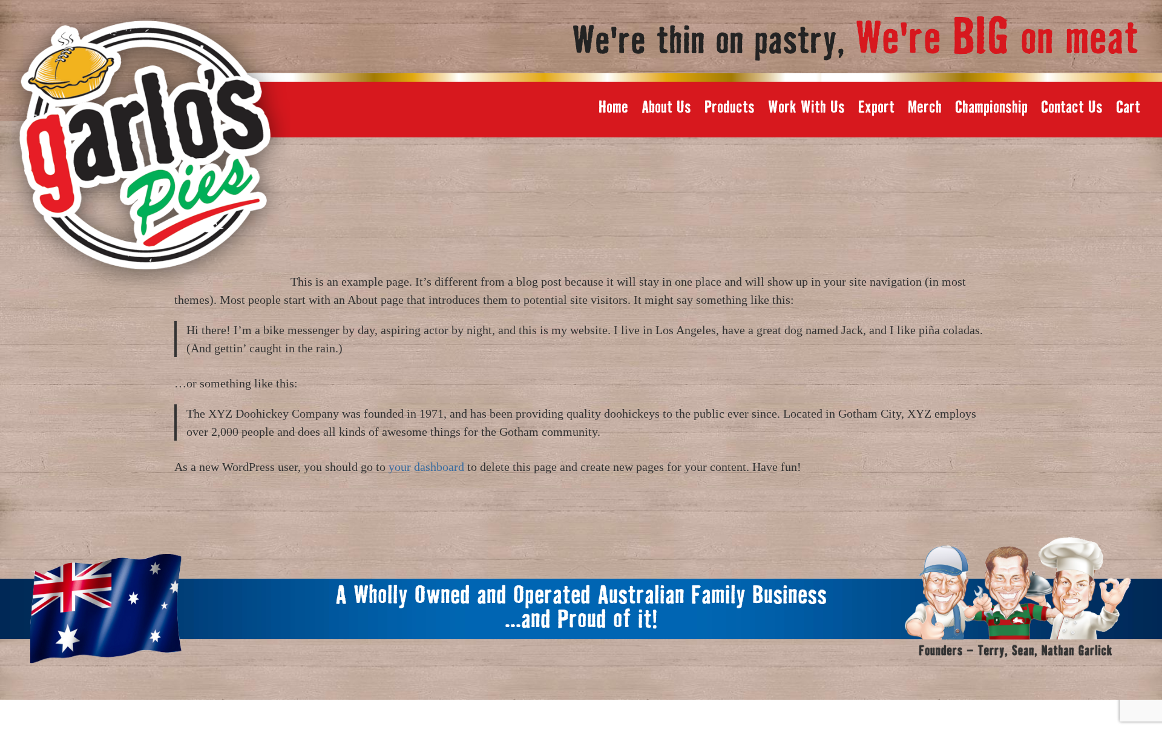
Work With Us (806, 107)
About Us (666, 107)
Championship (991, 107)
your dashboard (426, 466)
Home (613, 107)
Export (876, 107)
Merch (925, 107)
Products (729, 107)
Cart (1128, 107)
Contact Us (1072, 107)
